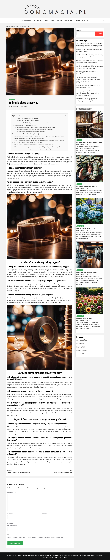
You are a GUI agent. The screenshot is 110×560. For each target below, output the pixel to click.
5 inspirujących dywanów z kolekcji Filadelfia (87, 73)
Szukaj (78, 30)
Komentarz (11, 492)
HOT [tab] (90, 109)
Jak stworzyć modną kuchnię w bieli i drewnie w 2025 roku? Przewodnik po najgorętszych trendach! (87, 93)
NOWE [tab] (78, 109)
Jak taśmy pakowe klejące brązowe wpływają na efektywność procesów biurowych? (38, 147)
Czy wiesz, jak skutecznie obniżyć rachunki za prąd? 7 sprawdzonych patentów (89, 62)
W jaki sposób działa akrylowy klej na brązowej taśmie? (32, 123)
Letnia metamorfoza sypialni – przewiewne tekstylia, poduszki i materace (89, 67)
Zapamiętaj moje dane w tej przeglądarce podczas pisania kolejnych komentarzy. (35, 537)
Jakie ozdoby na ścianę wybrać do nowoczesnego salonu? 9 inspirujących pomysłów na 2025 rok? (88, 79)
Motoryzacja (68, 20)
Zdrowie (77, 20)
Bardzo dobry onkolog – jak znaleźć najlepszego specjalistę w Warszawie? (87, 100)
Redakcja (85, 20)
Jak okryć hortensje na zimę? (86, 228)
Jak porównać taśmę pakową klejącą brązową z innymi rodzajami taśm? (34, 129)
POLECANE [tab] (85, 109)
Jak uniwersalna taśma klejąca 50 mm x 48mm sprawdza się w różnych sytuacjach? (37, 149)
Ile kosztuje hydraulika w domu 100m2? (89, 142)
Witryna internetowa (11, 524)
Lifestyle (59, 20)
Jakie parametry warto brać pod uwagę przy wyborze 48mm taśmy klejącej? (35, 127)
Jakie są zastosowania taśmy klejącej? (27, 118)
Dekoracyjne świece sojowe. (63, 472)
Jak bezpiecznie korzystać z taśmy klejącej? (26, 134)
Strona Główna (26, 20)
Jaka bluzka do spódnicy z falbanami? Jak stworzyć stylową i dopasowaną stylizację (89, 45)
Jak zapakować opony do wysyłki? (18, 472)
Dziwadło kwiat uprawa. (84, 318)
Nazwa (10, 514)
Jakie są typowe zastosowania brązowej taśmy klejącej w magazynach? (34, 144)
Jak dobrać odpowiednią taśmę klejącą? (25, 125)
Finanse (46, 20)
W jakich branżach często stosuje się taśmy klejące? (28, 142)
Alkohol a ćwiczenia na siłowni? (87, 272)
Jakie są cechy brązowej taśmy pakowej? (28, 120)
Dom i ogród (37, 20)
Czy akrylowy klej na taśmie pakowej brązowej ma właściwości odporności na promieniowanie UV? (41, 140)
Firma (52, 20)
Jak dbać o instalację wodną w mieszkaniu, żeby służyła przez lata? (89, 56)
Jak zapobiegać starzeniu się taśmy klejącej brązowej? (30, 138)
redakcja (16, 106)
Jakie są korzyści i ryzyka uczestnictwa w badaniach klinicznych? (88, 86)
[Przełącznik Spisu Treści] (65, 115)
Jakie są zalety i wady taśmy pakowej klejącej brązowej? (30, 131)
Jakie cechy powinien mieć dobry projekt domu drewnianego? (89, 50)
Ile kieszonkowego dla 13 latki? (86, 186)
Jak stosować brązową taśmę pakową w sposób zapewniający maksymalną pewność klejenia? (40, 136)
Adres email (45, 515)
